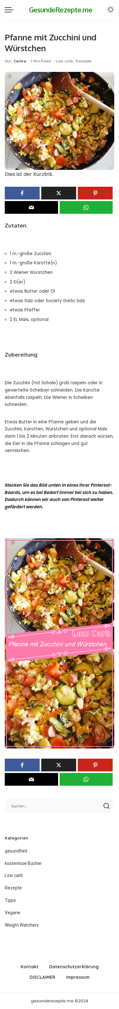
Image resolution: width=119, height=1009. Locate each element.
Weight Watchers (22, 925)
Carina (20, 61)
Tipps (10, 900)
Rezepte (83, 61)
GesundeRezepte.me (61, 9)
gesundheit (16, 850)
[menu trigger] (11, 9)
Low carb (64, 61)
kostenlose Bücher (23, 863)
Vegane (12, 912)
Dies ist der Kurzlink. (29, 174)
